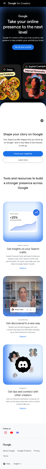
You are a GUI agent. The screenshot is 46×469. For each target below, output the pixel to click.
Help (8, 464)
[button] (42, 120)
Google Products (24, 451)
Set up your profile (23, 47)
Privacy (37, 451)
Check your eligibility (23, 154)
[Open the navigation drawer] (4, 3)
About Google (9, 451)
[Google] (7, 444)
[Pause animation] (42, 90)
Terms (5, 456)
